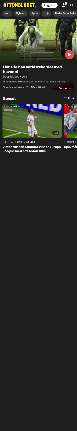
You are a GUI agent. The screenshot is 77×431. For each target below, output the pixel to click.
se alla (69, 98)
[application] (38, 40)
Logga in (49, 5)
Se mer (63, 88)
